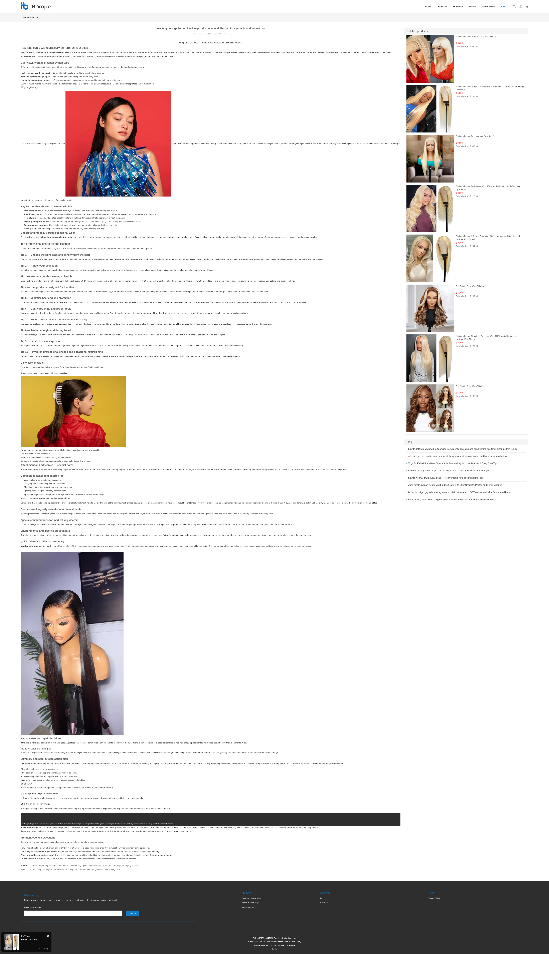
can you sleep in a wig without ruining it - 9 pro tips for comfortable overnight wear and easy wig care (74, 869)
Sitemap (324, 903)
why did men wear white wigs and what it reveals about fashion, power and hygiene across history (457, 456)
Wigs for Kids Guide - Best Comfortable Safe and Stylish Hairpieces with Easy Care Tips (453, 463)
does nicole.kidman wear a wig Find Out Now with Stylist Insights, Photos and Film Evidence (455, 485)
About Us (442, 6)
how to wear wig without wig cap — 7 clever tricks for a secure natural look (445, 478)
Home (428, 6)
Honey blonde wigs (250, 903)
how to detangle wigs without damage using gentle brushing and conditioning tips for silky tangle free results (462, 449)
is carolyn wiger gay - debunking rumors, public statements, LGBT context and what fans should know (459, 492)
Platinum (458, 6)
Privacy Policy (434, 898)
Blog (503, 6)
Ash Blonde (488, 6)
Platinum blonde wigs (251, 898)
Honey (472, 6)
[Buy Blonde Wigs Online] (36, 8)
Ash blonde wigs (248, 907)
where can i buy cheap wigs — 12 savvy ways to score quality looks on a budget (448, 470)
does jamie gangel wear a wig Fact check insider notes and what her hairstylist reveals (452, 499)
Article (31, 17)
